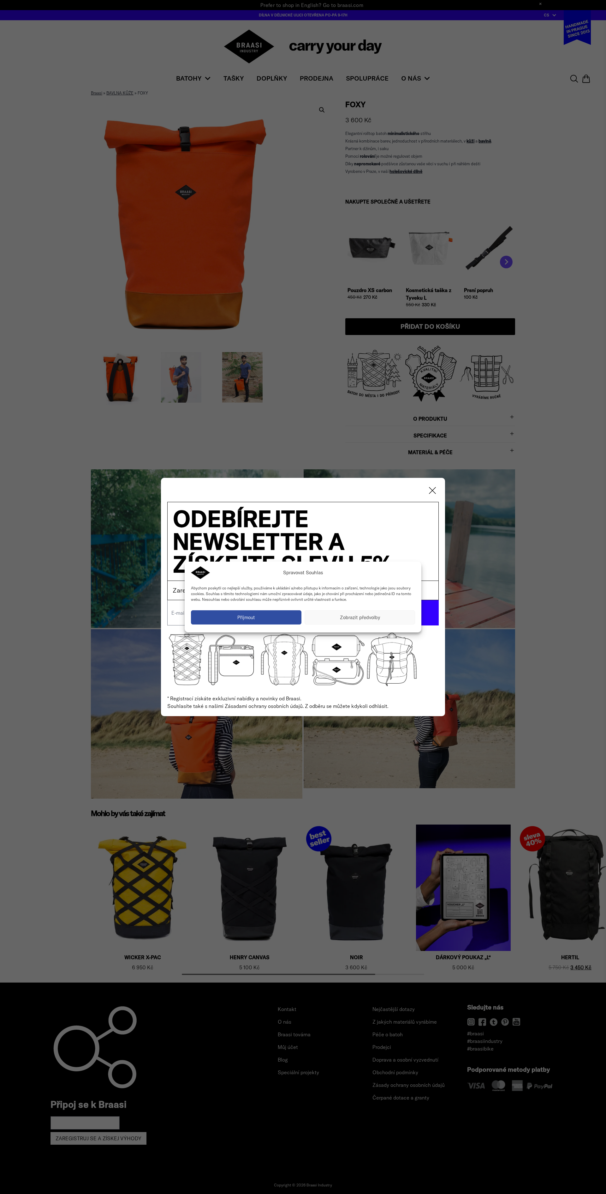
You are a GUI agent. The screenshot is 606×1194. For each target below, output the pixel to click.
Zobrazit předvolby (360, 617)
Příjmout (246, 617)
